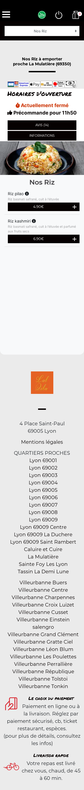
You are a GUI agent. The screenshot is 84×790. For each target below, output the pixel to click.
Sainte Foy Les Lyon (43, 564)
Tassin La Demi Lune (43, 572)
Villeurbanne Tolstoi (43, 679)
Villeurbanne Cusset (43, 612)
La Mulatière (43, 557)
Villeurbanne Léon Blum (43, 649)
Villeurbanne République (43, 672)
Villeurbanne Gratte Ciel (43, 642)
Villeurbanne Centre (43, 590)
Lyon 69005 (43, 490)
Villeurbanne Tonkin (43, 686)
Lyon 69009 (43, 520)
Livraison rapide (51, 755)
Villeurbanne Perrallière (43, 664)
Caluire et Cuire (43, 549)
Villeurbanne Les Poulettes (43, 657)
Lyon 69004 (43, 483)
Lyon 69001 (43, 460)
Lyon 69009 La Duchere (43, 535)
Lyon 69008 (43, 512)
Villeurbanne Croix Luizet (43, 605)
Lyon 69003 (43, 475)
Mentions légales (42, 442)
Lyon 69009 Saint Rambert (43, 542)
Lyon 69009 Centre (43, 527)
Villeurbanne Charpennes (43, 597)
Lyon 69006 (43, 497)
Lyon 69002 (43, 468)
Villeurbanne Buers (43, 583)
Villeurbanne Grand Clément (43, 634)
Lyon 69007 (43, 505)
